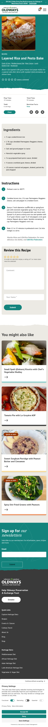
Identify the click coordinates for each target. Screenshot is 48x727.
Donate (11, 599)
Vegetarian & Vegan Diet (11, 672)
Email (4, 549)
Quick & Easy (6, 63)
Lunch (36, 63)
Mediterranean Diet (17, 63)
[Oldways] (10, 10)
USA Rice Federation (34, 240)
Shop (3, 641)
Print (10, 112)
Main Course (29, 63)
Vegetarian (14, 66)
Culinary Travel (7, 628)
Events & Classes (8, 623)
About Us (5, 632)
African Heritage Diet (9, 659)
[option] (24, 2)
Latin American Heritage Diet (12, 668)
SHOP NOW (33, 3)
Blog (3, 637)
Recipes (4, 619)
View (28, 106)
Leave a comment (23, 79)
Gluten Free (6, 66)
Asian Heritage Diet (9, 663)
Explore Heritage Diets (10, 614)
